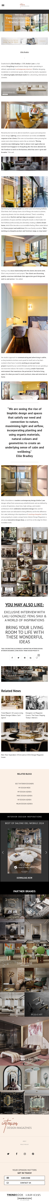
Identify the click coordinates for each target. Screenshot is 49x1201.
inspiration (27, 648)
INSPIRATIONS (33, 620)
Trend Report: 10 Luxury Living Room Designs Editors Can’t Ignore (12, 715)
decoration (9, 648)
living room (19, 650)
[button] (46, 852)
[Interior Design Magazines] (24, 5)
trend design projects (31, 650)
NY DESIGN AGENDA (24, 800)
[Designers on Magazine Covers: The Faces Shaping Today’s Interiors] (37, 703)
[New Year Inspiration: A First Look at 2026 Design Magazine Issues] (24, 737)
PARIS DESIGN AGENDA (24, 796)
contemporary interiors (24, 69)
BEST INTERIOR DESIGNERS (24, 784)
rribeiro (31, 26)
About (24, 1141)
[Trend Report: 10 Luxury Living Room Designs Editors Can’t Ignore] (12, 703)
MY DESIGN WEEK (24, 788)
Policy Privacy (24, 1144)
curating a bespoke (34, 514)
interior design (37, 648)
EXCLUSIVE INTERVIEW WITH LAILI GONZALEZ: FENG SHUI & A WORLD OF (24, 616)
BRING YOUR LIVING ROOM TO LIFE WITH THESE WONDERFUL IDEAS (24, 634)
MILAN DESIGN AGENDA (24, 804)
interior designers (7, 650)
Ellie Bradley (18, 648)
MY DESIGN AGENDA (25, 792)
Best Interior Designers (24, 14)
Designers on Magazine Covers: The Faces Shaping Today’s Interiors (35, 715)
